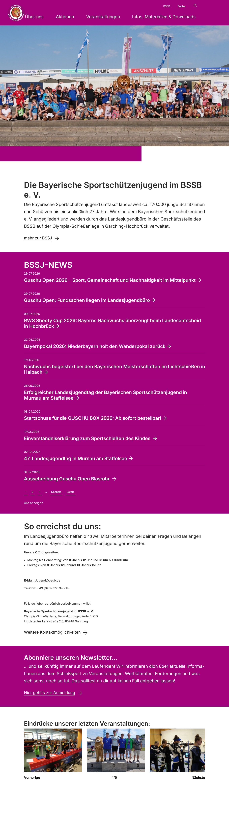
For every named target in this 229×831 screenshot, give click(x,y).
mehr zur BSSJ (38, 238)
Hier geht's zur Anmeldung (49, 692)
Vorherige (32, 778)
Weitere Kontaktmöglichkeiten (52, 632)
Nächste (56, 491)
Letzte (70, 491)
